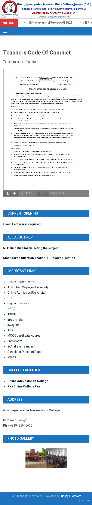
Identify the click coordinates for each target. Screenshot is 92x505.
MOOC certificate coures (23, 335)
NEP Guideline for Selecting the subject (31, 248)
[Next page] (14, 193)
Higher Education (18, 303)
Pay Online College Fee (23, 386)
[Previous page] (7, 193)
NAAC (11, 309)
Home (85, 500)
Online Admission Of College (27, 381)
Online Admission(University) (26, 292)
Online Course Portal (21, 282)
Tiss (10, 330)
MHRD (11, 357)
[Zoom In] (46, 193)
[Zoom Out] (39, 193)
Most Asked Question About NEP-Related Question (39, 258)
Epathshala (15, 319)
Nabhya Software (71, 496)
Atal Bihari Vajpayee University (28, 287)
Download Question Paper (25, 351)
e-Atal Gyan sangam (21, 346)
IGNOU (11, 314)
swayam (13, 325)
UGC (10, 298)
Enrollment (14, 341)
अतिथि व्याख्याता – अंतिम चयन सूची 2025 (47, 22)
